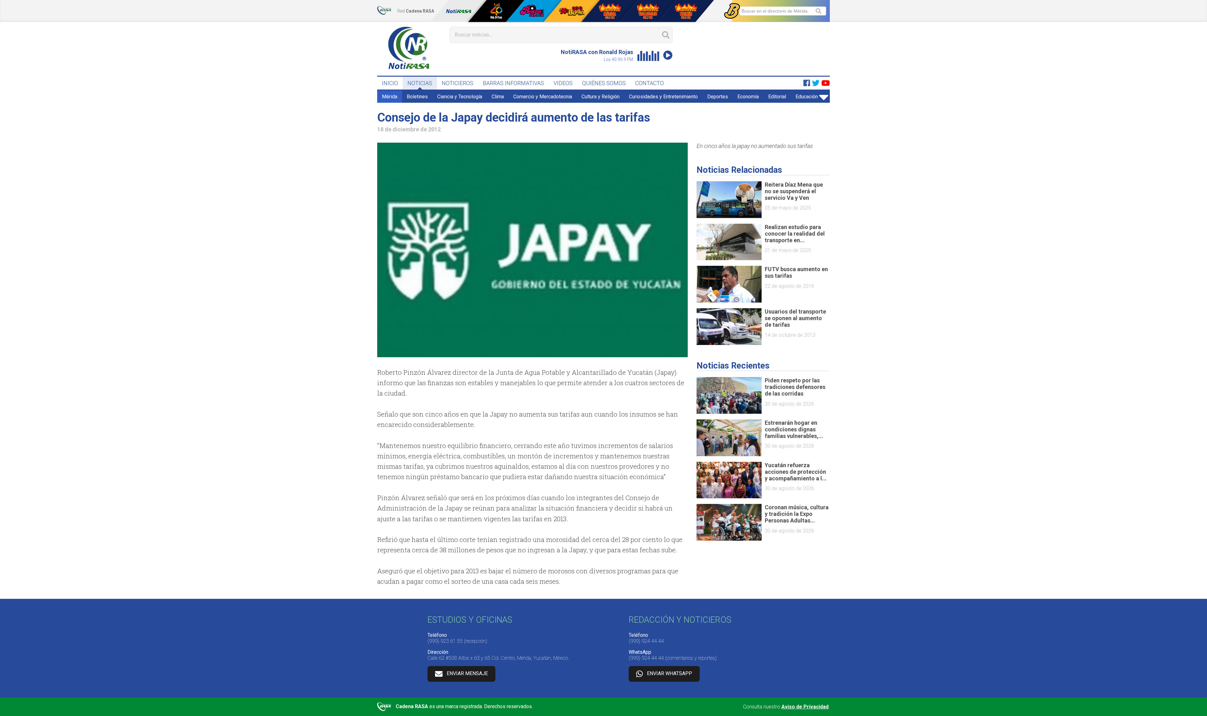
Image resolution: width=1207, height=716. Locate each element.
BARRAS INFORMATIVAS (513, 83)
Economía (748, 97)
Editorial (777, 97)
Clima (498, 97)
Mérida (389, 97)
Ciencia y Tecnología (459, 97)
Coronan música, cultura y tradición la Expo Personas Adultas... (797, 514)
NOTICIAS (419, 83)
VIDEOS (563, 83)
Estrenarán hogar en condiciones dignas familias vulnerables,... (794, 429)
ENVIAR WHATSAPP (669, 673)
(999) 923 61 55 (445, 641)
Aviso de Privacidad (805, 707)
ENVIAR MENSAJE (467, 673)
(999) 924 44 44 (646, 641)
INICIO (390, 83)
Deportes (717, 97)
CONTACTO (649, 83)
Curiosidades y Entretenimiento (663, 97)
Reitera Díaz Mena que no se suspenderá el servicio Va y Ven (794, 191)
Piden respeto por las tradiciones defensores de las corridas (795, 387)
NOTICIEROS (457, 83)
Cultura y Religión (600, 97)
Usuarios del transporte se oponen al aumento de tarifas (795, 318)
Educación (807, 97)
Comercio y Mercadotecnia (542, 97)
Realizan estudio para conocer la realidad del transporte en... (795, 233)
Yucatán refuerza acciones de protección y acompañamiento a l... (796, 472)
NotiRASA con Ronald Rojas (597, 52)
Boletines (417, 97)
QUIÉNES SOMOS (604, 83)
